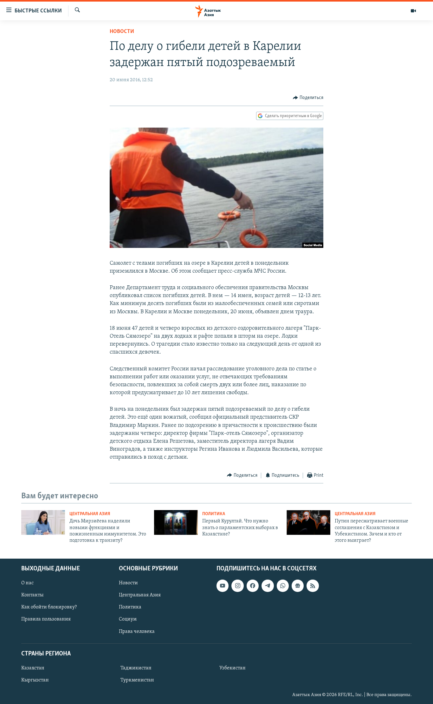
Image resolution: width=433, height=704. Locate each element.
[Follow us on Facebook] (253, 586)
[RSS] (313, 586)
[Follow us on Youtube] (223, 586)
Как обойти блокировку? (49, 607)
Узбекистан (232, 668)
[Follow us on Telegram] (268, 586)
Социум (128, 619)
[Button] (308, 98)
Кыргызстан (35, 680)
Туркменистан (137, 680)
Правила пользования (46, 619)
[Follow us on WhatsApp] (283, 586)
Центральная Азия (89, 514)
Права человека (137, 631)
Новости (122, 32)
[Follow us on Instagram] (237, 586)
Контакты (32, 595)
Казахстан (32, 668)
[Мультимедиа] (413, 10)
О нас (27, 583)
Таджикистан (136, 668)
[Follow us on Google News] (298, 586)
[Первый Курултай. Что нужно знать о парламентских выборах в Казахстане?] (176, 522)
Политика (213, 514)
